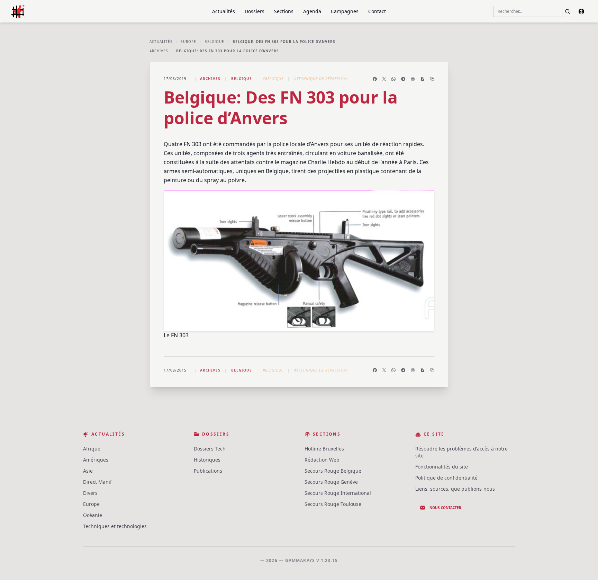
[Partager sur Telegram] (403, 79)
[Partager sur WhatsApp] (393, 79)
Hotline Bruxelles (324, 448)
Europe (188, 41)
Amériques (95, 459)
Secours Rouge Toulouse (333, 504)
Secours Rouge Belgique (333, 470)
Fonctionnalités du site (441, 466)
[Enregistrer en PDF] (422, 79)
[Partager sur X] (384, 79)
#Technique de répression (321, 78)
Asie (88, 470)
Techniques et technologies (115, 526)
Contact (377, 11)
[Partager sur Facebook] (375, 79)
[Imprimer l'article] (413, 79)
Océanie (92, 515)
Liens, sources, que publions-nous (455, 488)
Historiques (207, 459)
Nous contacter (445, 507)
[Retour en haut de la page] (583, 565)
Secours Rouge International (338, 493)
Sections (283, 11)
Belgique (214, 41)
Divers (90, 493)
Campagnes (345, 11)
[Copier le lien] (432, 79)
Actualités (223, 11)
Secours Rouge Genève (331, 482)
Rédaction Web (322, 459)
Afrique (91, 448)
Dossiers (254, 11)
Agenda (312, 11)
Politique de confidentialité (446, 477)
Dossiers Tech (210, 448)
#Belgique (273, 78)
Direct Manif (97, 482)
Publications (208, 470)
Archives (159, 50)
